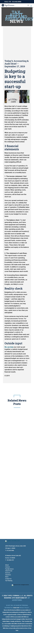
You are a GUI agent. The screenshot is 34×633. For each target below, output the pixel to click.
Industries (8, 574)
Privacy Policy (24, 607)
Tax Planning (8, 580)
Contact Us (8, 578)
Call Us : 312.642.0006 (12, 2)
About (7, 565)
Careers (7, 567)
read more (11, 487)
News (6, 576)
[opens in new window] (23, 588)
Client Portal (8, 571)
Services (7, 572)
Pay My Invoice (9, 569)
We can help (9, 347)
